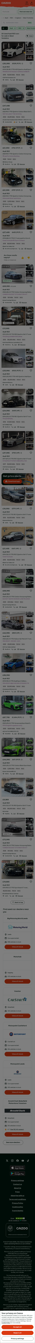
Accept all (17, 1327)
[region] (17, 1327)
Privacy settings (17, 1339)
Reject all (18, 1333)
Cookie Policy (5, 1323)
